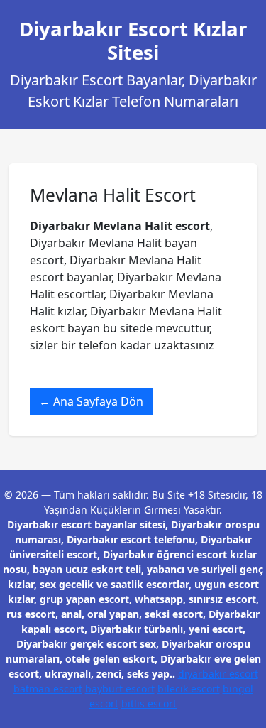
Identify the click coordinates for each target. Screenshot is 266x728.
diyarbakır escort (218, 673)
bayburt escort (120, 688)
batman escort (47, 688)
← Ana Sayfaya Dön (91, 401)
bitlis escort (149, 703)
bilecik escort (188, 688)
